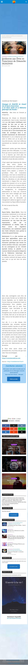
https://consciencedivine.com (11, 358)
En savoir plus (14, 514)
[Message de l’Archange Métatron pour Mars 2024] (4, 544)
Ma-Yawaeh (11, 420)
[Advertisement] (14, 19)
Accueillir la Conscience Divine (12, 660)
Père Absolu (19, 550)
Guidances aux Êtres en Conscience (15, 56)
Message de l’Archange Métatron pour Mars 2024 (16, 544)
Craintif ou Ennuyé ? (14, 446)
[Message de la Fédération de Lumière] (4, 530)
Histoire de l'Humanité (12, 550)
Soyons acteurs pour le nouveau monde (14, 481)
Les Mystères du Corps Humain (14, 523)
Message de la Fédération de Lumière (16, 530)
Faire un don (14, 379)
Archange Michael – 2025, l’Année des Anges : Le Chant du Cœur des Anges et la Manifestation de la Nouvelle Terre (16, 537)
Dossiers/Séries (16, 522)
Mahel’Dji (17, 420)
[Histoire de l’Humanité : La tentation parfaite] (4, 550)
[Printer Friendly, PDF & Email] (14, 419)
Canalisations (5, 56)
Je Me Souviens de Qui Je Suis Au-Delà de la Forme (14, 463)
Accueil (3, 35)
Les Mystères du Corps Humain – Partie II (17, 525)
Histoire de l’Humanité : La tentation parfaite (16, 552)
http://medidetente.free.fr (15, 361)
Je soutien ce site (13, 566)
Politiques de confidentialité (14, 663)
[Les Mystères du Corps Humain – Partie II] (4, 524)
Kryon (21, 522)
